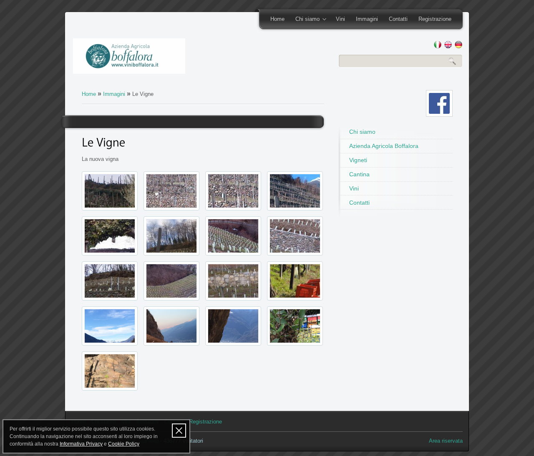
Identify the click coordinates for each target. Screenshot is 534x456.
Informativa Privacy (81, 444)
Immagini (367, 19)
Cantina (359, 174)
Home (277, 19)
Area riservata (446, 441)
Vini (340, 19)
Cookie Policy (123, 444)
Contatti (398, 19)
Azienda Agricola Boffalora (383, 146)
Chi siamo (305, 19)
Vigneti (358, 160)
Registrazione (434, 19)
